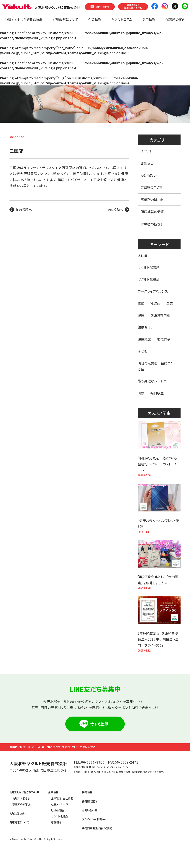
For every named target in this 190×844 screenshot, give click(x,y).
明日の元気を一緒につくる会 (155, 366)
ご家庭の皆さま (152, 187)
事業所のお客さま (22, 804)
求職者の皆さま (152, 223)
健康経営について (65, 19)
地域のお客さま (21, 798)
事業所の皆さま (152, 199)
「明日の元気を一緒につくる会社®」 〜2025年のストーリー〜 (158, 464)
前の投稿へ (23, 209)
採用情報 (148, 19)
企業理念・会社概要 (62, 798)
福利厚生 (157, 393)
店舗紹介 (56, 822)
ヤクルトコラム (121, 19)
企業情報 (94, 19)
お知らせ (147, 163)
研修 (141, 393)
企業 (169, 303)
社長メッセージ (59, 804)
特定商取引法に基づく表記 (97, 828)
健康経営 (144, 339)
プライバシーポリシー (94, 819)
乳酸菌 (155, 303)
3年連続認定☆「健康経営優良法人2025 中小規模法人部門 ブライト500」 (158, 639)
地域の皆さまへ (18, 813)
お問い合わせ (89, 810)
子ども (142, 351)
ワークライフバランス (153, 291)
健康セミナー (147, 327)
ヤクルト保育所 (149, 267)
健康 (141, 315)
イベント (147, 150)
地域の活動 (57, 810)
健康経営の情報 (152, 211)
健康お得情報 (160, 315)
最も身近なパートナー (154, 380)
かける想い (149, 175)
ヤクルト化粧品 (149, 279)
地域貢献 (163, 339)
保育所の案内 (175, 19)
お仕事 (143, 255)
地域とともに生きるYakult (23, 19)
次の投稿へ (115, 209)
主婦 (141, 303)
